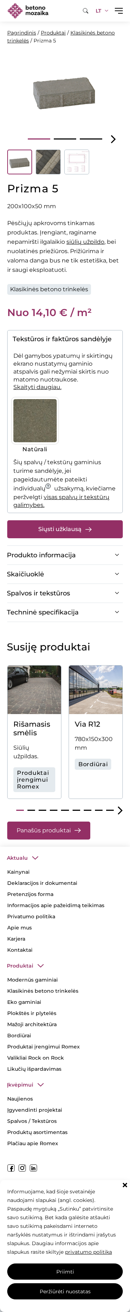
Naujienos (20, 1099)
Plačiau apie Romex (32, 1143)
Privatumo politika (31, 916)
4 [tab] (53, 810)
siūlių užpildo (85, 241)
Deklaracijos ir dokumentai (42, 883)
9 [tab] (110, 810)
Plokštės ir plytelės (31, 1013)
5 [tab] (65, 810)
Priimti (65, 1271)
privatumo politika (88, 1252)
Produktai (53, 32)
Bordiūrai (19, 1035)
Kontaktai (19, 950)
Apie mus (19, 927)
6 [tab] (76, 810)
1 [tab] (39, 139)
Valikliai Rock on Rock (35, 1058)
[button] (125, 1185)
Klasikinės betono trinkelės (49, 289)
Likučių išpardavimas (34, 1069)
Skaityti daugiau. (37, 387)
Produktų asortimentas (37, 1132)
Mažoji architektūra (32, 1024)
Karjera (16, 939)
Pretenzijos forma (30, 894)
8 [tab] (99, 810)
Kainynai (18, 872)
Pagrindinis (21, 32)
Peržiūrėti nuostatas (65, 1291)
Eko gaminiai (24, 1002)
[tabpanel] (65, 90)
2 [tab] (65, 139)
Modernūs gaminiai (32, 980)
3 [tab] (91, 139)
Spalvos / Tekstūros (32, 1121)
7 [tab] (87, 810)
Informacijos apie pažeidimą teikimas (55, 905)
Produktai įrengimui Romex (43, 1046)
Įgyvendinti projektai (34, 1110)
